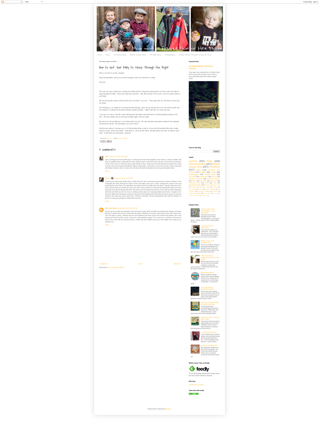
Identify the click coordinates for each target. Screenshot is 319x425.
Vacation (215, 193)
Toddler (203, 172)
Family (213, 172)
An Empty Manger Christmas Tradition (207, 288)
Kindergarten (194, 174)
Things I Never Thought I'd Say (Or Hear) (195, 55)
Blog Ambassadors (195, 185)
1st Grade (192, 176)
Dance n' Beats (210, 189)
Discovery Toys (205, 187)
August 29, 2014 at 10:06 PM (127, 208)
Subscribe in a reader (196, 385)
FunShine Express (213, 179)
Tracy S (107, 178)
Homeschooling (120, 55)
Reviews (213, 181)
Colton (200, 189)
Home (99, 55)
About (108, 55)
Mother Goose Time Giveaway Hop (207, 242)
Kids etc (214, 176)
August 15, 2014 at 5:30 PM (118, 156)
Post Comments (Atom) (116, 267)
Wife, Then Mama (111, 208)
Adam (198, 170)
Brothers (194, 187)
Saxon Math (207, 193)
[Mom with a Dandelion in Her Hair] (194, 394)
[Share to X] (106, 141)
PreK (194, 181)
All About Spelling (203, 191)
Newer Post (104, 264)
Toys (214, 183)
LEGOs (215, 187)
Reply (107, 171)
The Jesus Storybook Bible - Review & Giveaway (210, 303)
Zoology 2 (204, 195)
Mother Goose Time (138, 55)
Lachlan (193, 161)
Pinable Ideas (210, 174)
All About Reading (194, 195)
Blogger (168, 409)
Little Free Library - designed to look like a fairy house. (210, 257)
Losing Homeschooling (209, 332)
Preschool (214, 167)
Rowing (215, 191)
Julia (106, 156)
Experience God (194, 183)
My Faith (203, 181)
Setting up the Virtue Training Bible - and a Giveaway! (208, 211)
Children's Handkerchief (209, 345)
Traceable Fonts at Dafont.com (207, 227)
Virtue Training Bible (195, 193)
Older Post (177, 264)
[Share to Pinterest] (110, 141)
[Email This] (101, 141)
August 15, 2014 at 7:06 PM (123, 178)
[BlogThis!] (103, 141)
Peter (209, 161)
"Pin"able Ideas (155, 55)
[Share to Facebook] (108, 141)
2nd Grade (192, 189)
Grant (207, 183)
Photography (170, 55)
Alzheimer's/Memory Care (212, 185)
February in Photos (196, 179)
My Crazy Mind (122, 138)
